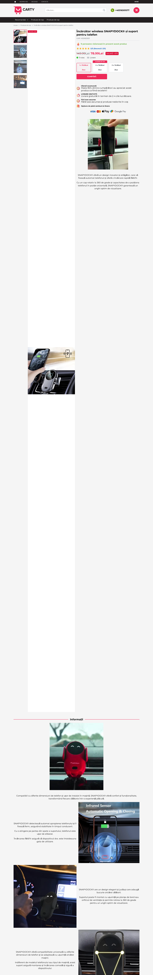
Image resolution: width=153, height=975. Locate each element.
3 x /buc (116, 67)
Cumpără (91, 76)
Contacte (44, 1)
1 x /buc (83, 67)
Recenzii (34, 1)
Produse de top (37, 20)
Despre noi (24, 1)
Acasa (16, 25)
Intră (137, 1)
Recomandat (20, 20)
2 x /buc (100, 67)
